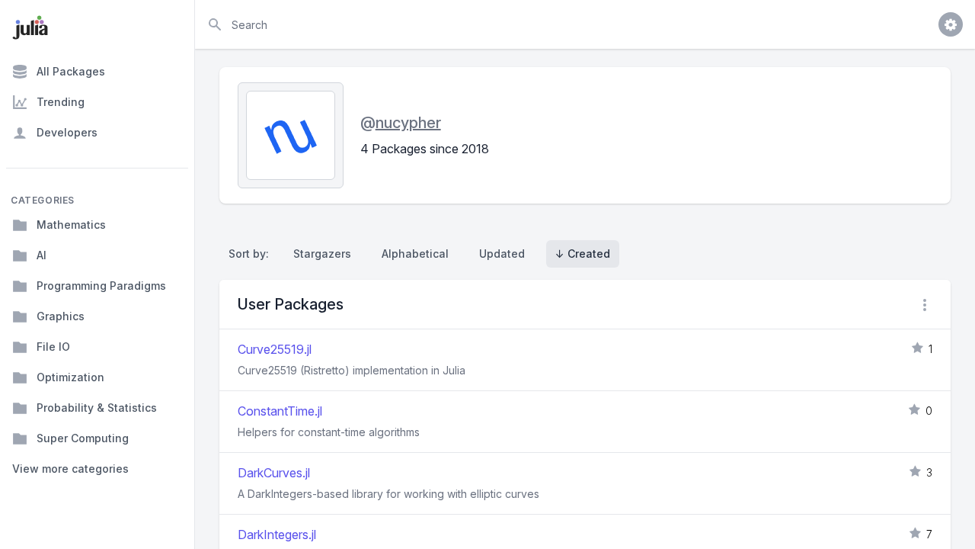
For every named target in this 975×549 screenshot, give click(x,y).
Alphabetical (415, 253)
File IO (53, 346)
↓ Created (582, 253)
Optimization (70, 377)
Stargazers (322, 253)
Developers (67, 132)
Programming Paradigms (101, 285)
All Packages (71, 71)
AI (41, 255)
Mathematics (71, 224)
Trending (61, 101)
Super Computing (83, 438)
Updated (502, 253)
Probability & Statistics (97, 407)
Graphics (61, 316)
